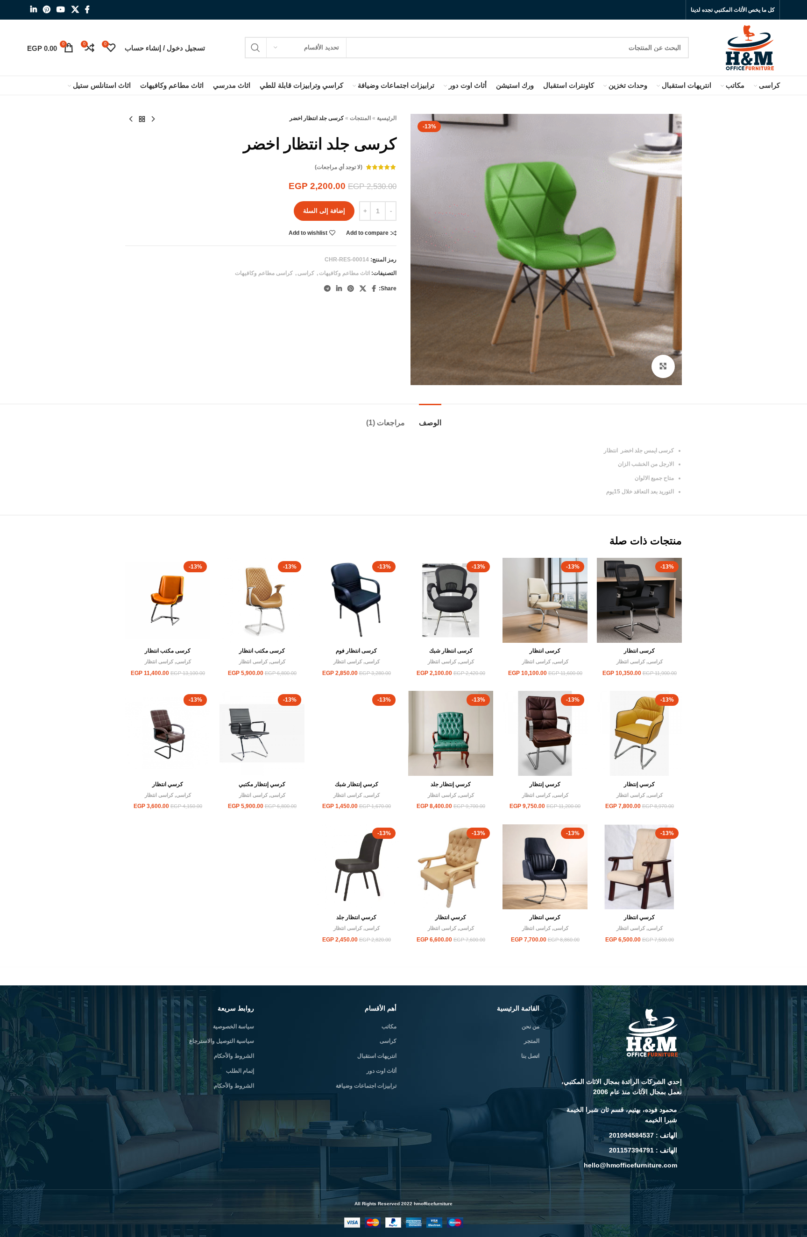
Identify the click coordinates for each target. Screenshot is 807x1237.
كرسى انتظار (639, 650)
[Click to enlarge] (663, 366)
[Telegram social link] (327, 288)
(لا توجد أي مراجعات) (338, 167)
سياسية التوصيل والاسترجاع (221, 1041)
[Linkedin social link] (33, 9)
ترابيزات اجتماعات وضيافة (366, 1085)
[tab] (430, 418)
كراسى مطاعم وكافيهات (264, 273)
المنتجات (360, 118)
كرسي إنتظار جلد (451, 784)
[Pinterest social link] (47, 9)
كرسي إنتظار (639, 784)
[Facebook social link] (87, 9)
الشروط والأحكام (234, 1056)
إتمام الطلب (240, 1071)
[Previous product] (153, 119)
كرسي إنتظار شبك (356, 784)
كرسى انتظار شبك (451, 650)
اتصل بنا (530, 1056)
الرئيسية (386, 118)
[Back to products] (142, 119)
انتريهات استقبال (376, 1056)
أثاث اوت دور (381, 1071)
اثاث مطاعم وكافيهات (344, 273)
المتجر (531, 1041)
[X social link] (75, 9)
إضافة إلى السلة (324, 210)
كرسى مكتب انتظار (262, 650)
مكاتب (389, 1026)
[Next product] (130, 119)
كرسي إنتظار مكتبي (262, 784)
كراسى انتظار (630, 661)
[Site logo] (751, 47)
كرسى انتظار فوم (356, 650)
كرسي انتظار (167, 784)
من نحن (530, 1026)
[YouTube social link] (61, 9)
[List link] (617, 1114)
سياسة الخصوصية (233, 1026)
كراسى (305, 273)
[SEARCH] (255, 47)
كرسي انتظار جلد (356, 917)
